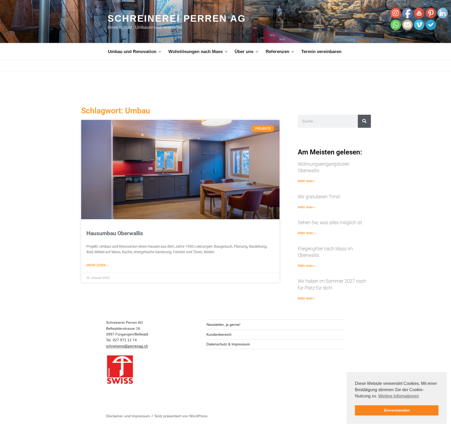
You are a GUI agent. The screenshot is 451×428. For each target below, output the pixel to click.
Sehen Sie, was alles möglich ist (330, 222)
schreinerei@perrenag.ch (127, 346)
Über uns (244, 51)
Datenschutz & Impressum (228, 344)
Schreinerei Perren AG (177, 18)
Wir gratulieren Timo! (319, 196)
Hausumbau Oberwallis (114, 233)
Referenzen (277, 51)
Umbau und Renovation (132, 51)
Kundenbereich (219, 334)
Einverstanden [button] (397, 410)
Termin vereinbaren (321, 51)
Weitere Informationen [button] (398, 396)
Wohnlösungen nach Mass (195, 51)
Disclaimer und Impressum (128, 416)
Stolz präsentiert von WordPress (180, 416)
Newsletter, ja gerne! (223, 324)
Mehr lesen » (97, 265)
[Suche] (364, 121)
